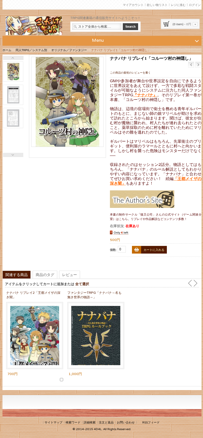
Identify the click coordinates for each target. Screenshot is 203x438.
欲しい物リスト (157, 5)
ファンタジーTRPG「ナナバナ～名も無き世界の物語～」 (94, 295)
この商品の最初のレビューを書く (130, 72)
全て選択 (82, 284)
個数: (113, 250)
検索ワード (73, 422)
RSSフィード (151, 422)
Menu (98, 40)
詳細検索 (90, 422)
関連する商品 (16, 275)
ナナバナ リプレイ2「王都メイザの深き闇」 (33, 295)
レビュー (69, 275)
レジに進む (178, 5)
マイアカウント (133, 5)
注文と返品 (106, 422)
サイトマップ (53, 422)
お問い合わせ (126, 422)
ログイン (195, 5)
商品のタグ (45, 275)
